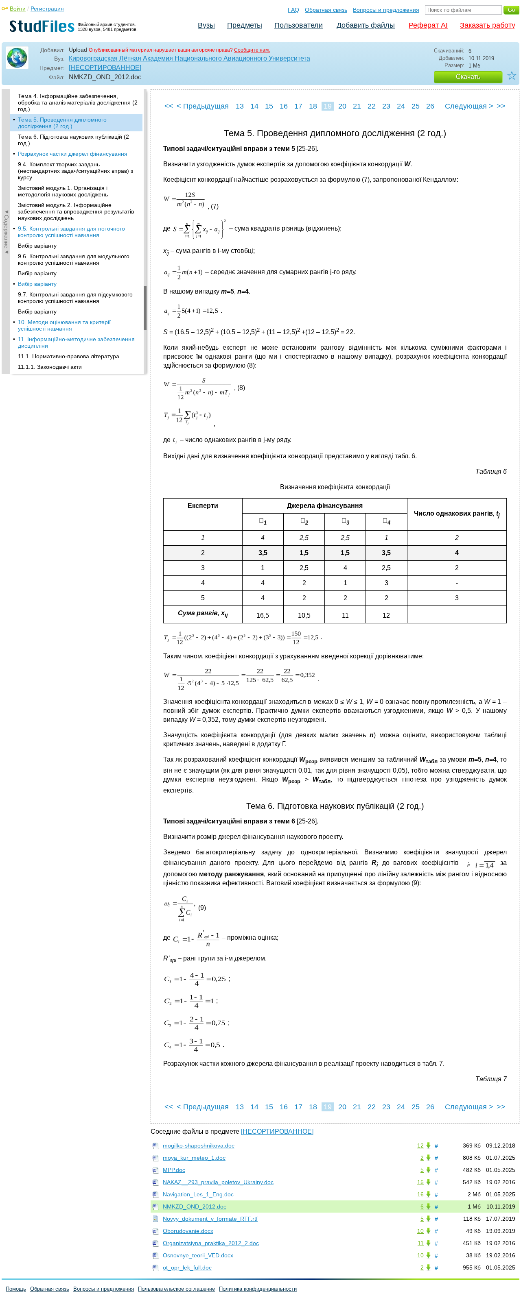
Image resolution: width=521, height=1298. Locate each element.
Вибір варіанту (37, 245)
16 (284, 106)
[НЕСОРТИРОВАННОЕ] (105, 67)
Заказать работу (487, 25)
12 (420, 1145)
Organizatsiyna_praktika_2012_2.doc (211, 1243)
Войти (18, 8)
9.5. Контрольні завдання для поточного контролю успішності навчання (71, 231)
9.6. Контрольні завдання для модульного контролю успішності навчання (73, 259)
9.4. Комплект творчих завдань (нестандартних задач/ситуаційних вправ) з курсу (75, 171)
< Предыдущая (203, 106)
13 (240, 106)
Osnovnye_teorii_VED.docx (198, 1255)
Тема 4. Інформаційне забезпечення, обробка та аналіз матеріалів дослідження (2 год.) (78, 102)
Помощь (16, 1289)
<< (168, 106)
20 (342, 106)
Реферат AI (428, 25)
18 (313, 106)
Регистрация (47, 8)
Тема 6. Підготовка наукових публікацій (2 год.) (73, 139)
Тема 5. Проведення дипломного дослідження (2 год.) (62, 122)
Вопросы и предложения (386, 10)
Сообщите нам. (252, 50)
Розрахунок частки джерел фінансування (72, 153)
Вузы (206, 25)
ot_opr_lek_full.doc (187, 1267)
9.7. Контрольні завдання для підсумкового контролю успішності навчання (75, 297)
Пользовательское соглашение (176, 1289)
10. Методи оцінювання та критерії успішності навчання (64, 325)
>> (501, 106)
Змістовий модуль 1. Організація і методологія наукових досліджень (63, 191)
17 (298, 106)
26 (430, 106)
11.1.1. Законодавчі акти (50, 367)
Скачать (468, 76)
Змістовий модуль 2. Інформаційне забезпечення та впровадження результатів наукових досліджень (76, 211)
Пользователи (298, 25)
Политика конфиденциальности (258, 1289)
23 (386, 106)
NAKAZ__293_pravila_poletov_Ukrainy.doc (218, 1182)
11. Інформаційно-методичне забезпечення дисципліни (76, 342)
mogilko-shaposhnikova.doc (198, 1145)
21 (357, 106)
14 (254, 106)
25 (416, 106)
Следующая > (469, 106)
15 (269, 106)
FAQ (293, 10)
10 (420, 1231)
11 (421, 1243)
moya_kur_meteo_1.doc (194, 1157)
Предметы (244, 25)
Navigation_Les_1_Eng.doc (198, 1194)
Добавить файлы (366, 25)
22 (372, 106)
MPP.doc (174, 1170)
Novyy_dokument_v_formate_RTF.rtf (210, 1218)
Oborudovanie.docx (188, 1231)
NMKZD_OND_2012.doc (194, 1206)
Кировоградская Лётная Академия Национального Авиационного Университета (189, 58)
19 (328, 106)
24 (401, 106)
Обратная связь (326, 10)
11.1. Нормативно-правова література (68, 356)
